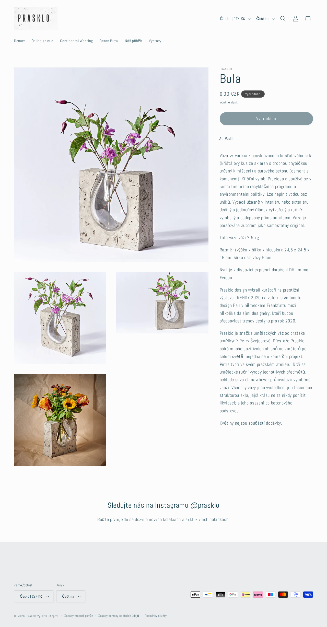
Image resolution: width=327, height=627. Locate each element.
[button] (283, 19)
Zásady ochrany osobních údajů (118, 616)
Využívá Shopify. (48, 616)
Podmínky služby (156, 616)
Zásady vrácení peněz (78, 616)
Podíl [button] (229, 138)
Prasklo (31, 616)
